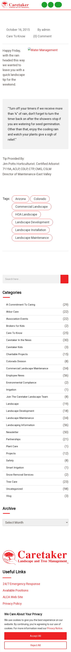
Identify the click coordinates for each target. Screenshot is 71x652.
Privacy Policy (12, 603)
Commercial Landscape (31, 206)
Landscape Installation (30, 230)
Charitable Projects (17, 354)
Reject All (36, 645)
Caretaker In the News (18, 340)
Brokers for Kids (15, 325)
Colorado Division (16, 361)
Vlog (8, 496)
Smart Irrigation (15, 467)
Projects (11, 453)
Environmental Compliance (21, 382)
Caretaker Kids (14, 347)
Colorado (40, 199)
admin (46, 29)
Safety (10, 460)
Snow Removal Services (19, 474)
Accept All (35, 636)
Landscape (12, 403)
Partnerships (13, 439)
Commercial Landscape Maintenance (27, 368)
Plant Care (12, 446)
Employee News (15, 375)
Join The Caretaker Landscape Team (27, 396)
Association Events (17, 318)
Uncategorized (14, 488)
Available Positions (15, 590)
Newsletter (12, 432)
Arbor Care (12, 311)
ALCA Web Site (13, 597)
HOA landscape (26, 214)
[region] (35, 630)
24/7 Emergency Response (21, 584)
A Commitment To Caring (20, 304)
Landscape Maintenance (32, 238)
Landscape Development (32, 222)
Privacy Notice (54, 628)
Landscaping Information (20, 425)
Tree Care (11, 481)
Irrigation (11, 389)
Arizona (20, 199)
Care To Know (15, 36)
